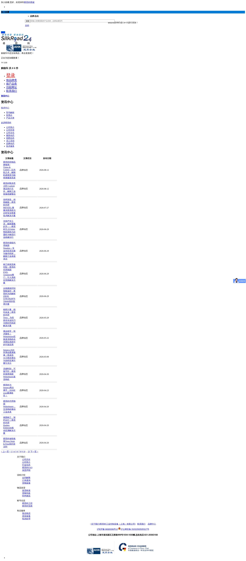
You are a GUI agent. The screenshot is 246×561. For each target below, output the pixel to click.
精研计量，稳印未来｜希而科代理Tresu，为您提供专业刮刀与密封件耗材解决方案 (9, 317)
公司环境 (10, 130)
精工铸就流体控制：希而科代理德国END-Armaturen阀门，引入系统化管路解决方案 (9, 273)
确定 (3, 32)
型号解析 (10, 112)
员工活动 (10, 141)
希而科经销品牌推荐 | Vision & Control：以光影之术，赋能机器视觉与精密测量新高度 (9, 170)
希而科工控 (27, 503)
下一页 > (34, 451)
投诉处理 (26, 519)
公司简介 (10, 127)
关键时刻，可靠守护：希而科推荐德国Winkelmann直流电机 (9, 374)
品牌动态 (10, 143)
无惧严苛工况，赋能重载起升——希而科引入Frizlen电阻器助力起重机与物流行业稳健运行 (9, 229)
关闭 (27, 25)
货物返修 (26, 483)
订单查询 (26, 480)
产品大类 (10, 118)
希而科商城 (29, 2)
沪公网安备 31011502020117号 (135, 529)
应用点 (9, 115)
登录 (10, 75)
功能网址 (11, 87)
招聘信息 (10, 138)
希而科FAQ (27, 467)
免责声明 (26, 470)
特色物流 (26, 496)
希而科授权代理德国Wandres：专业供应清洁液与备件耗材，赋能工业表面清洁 (9, 251)
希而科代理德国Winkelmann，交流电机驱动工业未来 (9, 406)
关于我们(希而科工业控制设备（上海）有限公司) (113, 524)
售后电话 (26, 513)
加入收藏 (5, 2)
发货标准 (26, 490)
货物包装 (26, 493)
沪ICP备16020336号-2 (107, 529)
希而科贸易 (27, 506)
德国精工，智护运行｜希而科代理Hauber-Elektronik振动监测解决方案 (9, 425)
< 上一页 (5, 451)
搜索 (27, 21)
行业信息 (26, 465)
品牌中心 (152, 524)
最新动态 (10, 135)
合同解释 (26, 478)
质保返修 (26, 516)
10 (24, 451)
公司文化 (10, 133)
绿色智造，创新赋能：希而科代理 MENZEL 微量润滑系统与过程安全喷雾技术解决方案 (9, 207)
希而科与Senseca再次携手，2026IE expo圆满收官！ (9, 390)
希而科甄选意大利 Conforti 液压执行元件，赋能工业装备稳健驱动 (9, 188)
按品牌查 (11, 80)
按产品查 (11, 83)
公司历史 (26, 459)
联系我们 (11, 90)
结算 (10, 63)
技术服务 (10, 146)
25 (29, 451)
